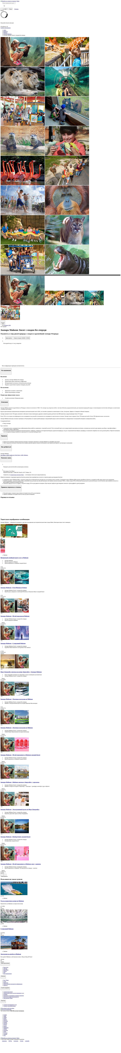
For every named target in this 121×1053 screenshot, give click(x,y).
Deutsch (5, 1020)
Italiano (5, 1026)
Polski (4, 1031)
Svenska (5, 1034)
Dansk (4, 1018)
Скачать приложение (6, 27)
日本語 (5, 1029)
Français (5, 1023)
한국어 (5, 1025)
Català (4, 1016)
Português (5, 1030)
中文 (4, 1035)
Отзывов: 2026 (7, 325)
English (5, 1014)
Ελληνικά (5, 1021)
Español (5, 1022)
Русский (5, 1033)
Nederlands (5, 1027)
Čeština (5, 1017)
